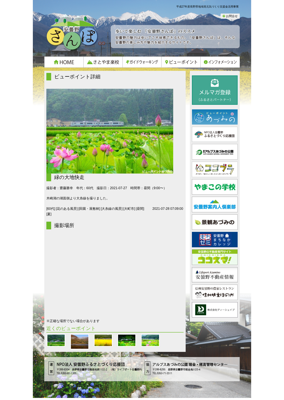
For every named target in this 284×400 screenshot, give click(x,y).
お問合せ (231, 16)
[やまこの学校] (215, 192)
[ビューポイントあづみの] (215, 122)
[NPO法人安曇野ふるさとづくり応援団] (215, 139)
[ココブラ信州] (215, 174)
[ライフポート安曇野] (215, 280)
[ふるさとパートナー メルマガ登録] (215, 90)
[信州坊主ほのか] (215, 297)
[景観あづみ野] (215, 227)
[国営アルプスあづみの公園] (215, 157)
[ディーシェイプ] (215, 315)
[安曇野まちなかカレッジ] (215, 244)
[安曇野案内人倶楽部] (215, 209)
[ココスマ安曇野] (215, 262)
